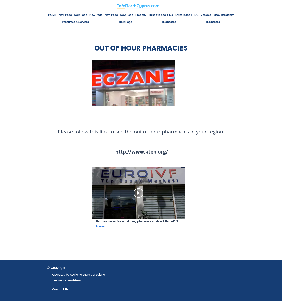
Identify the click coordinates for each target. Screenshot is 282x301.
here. (101, 226)
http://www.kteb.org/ (141, 151)
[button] (160, 14)
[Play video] (138, 193)
